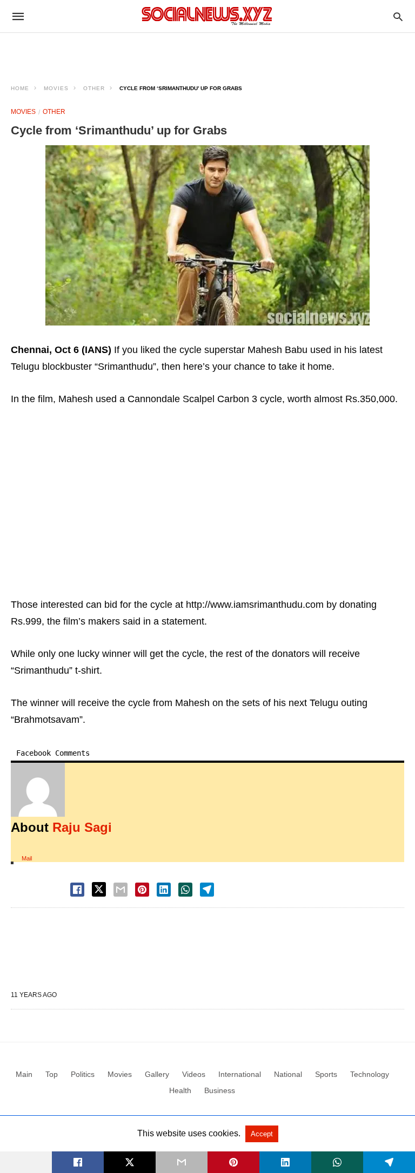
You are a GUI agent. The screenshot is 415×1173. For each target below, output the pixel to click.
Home (20, 88)
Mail (27, 858)
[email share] (120, 890)
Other (94, 88)
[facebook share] (77, 890)
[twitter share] (99, 889)
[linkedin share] (164, 890)
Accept (262, 1134)
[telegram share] (207, 890)
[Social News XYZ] (207, 15)
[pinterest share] (142, 890)
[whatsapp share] (185, 890)
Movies (56, 88)
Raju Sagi (82, 827)
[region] (207, 51)
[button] (207, 235)
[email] (182, 1162)
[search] (398, 16)
